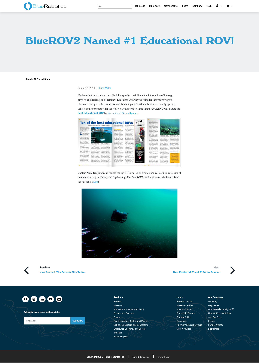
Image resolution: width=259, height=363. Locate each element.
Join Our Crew (214, 317)
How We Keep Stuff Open (219, 313)
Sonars (117, 317)
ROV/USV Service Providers (189, 325)
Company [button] (197, 5)
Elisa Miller (105, 88)
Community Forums (186, 313)
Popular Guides (184, 317)
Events (211, 321)
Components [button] (171, 5)
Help (209, 5)
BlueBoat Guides (184, 301)
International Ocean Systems (122, 113)
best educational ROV (91, 113)
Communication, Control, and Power (130, 321)
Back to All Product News (38, 79)
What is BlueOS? (184, 309)
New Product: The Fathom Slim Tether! (63, 272)
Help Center (213, 305)
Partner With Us (215, 325)
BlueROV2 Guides (185, 305)
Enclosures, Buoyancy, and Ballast (129, 329)
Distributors (213, 329)
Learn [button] (185, 5)
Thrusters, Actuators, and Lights (129, 309)
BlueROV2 (154, 5)
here (95, 181)
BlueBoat (140, 5)
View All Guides (184, 329)
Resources (181, 321)
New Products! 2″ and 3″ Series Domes (196, 272)
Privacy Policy (163, 357)
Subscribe (77, 320)
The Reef (118, 333)
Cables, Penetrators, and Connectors (131, 325)
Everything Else (121, 336)
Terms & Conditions (140, 357)
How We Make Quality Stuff (221, 309)
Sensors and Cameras (124, 313)
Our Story (212, 301)
